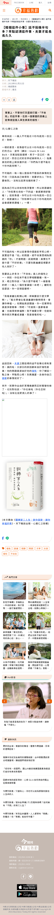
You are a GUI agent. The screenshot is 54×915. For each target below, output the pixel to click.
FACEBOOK (19, 2)
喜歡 (4, 378)
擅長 (8, 548)
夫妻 (16, 363)
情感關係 (24, 19)
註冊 (49, 2)
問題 (31, 548)
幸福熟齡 (5, 19)
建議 (16, 548)
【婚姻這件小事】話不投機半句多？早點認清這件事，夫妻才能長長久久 (26, 20)
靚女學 (15, 19)
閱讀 (23, 548)
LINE (31, 2)
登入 (40, 2)
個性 (34, 370)
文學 (38, 548)
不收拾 (14, 553)
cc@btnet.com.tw (26, 867)
